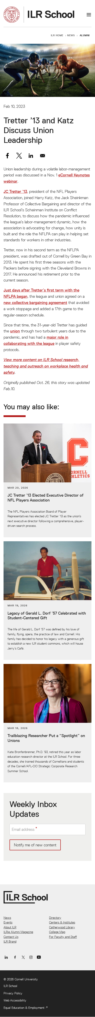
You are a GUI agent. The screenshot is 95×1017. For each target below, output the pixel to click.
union (15, 331)
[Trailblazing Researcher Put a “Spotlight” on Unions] (47, 723)
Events (8, 922)
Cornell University (26, 979)
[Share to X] (19, 156)
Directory (55, 918)
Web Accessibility (15, 1000)
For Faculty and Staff (63, 937)
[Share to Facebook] (7, 156)
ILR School (10, 986)
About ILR (10, 927)
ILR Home (57, 35)
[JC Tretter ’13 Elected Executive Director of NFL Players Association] (47, 480)
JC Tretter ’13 (15, 191)
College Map (57, 932)
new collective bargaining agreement (35, 302)
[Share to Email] (42, 156)
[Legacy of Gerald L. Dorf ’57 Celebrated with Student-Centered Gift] (47, 600)
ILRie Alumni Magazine (18, 932)
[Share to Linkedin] (31, 156)
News (71, 35)
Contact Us (11, 937)
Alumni (85, 35)
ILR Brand (10, 941)
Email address (23, 829)
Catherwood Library (62, 927)
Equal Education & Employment (24, 1008)
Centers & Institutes (62, 922)
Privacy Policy (13, 993)
